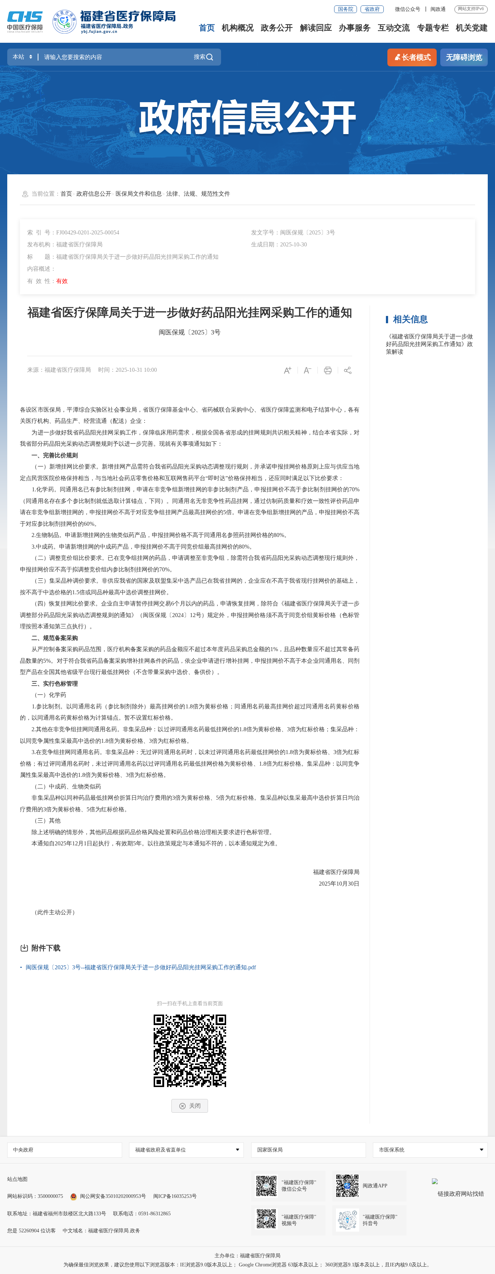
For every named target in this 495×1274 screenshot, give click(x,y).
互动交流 (394, 28)
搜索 (199, 57)
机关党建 (472, 28)
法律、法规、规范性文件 (198, 194)
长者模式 (416, 57)
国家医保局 (270, 1150)
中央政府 (23, 1150)
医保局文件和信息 (139, 194)
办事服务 (355, 28)
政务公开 (277, 28)
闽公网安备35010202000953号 (113, 1196)
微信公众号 (408, 9)
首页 (207, 28)
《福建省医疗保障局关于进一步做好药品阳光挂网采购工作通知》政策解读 (429, 344)
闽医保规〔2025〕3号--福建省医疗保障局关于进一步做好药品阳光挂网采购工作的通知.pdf (141, 967)
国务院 (345, 9)
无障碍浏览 (464, 57)
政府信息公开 (93, 194)
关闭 (195, 1106)
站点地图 (17, 1179)
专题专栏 (433, 28)
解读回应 (316, 28)
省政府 (372, 9)
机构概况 (238, 28)
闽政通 (438, 9)
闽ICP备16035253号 (175, 1196)
